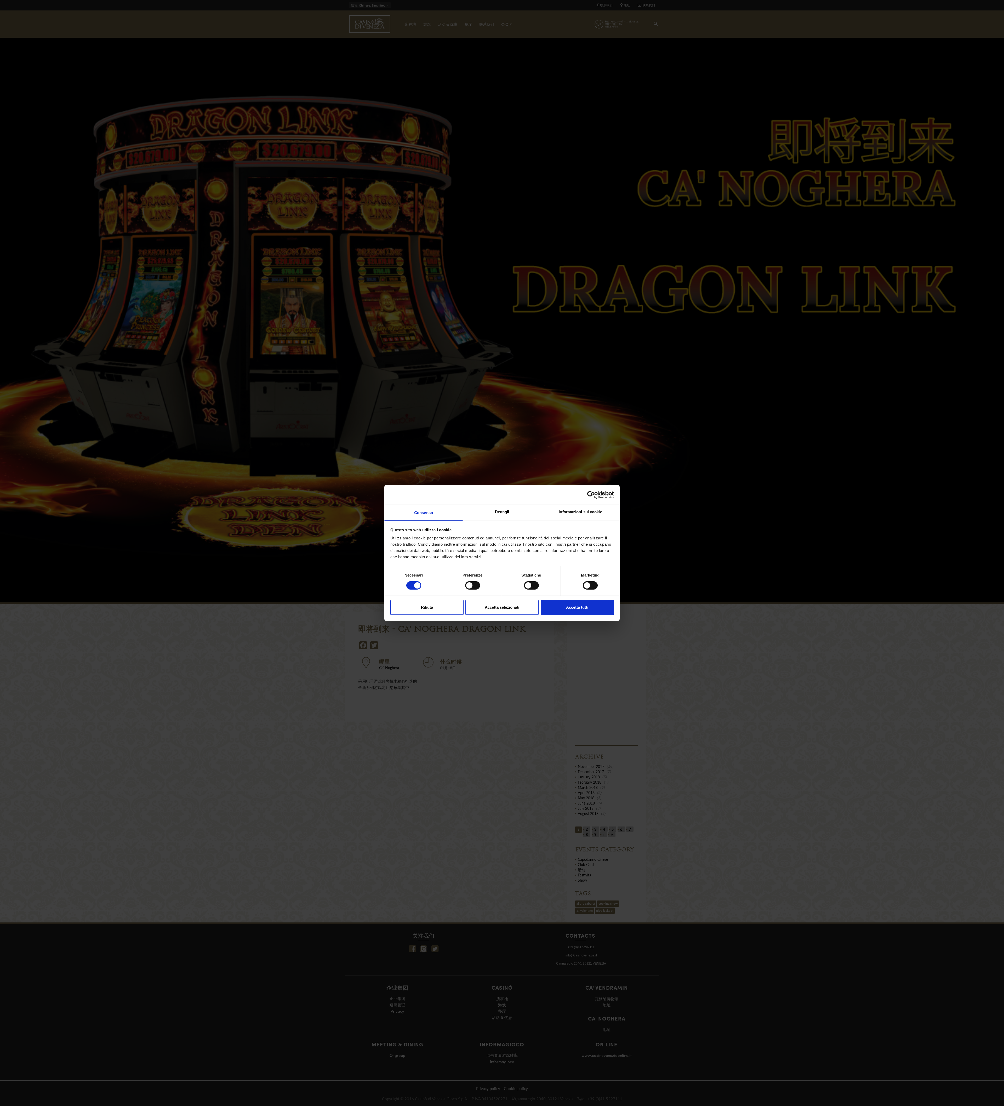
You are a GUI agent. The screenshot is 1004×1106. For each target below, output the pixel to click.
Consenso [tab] (423, 512)
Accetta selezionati (502, 607)
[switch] (472, 585)
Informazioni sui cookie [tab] (580, 512)
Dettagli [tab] (502, 512)
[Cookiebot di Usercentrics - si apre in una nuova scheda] (591, 495)
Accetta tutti (577, 607)
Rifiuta (427, 607)
